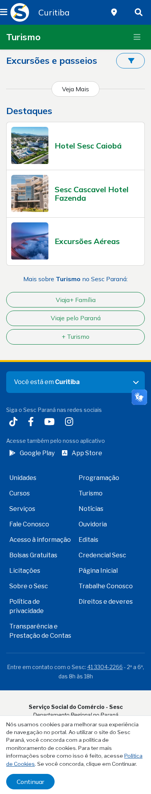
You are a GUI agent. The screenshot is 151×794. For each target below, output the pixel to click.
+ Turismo (75, 336)
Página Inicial (98, 570)
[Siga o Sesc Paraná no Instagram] (70, 422)
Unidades (22, 478)
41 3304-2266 (105, 667)
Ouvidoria (93, 524)
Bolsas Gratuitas (33, 555)
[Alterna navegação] (137, 37)
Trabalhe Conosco (106, 586)
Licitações (24, 570)
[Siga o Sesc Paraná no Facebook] (32, 422)
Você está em (47, 382)
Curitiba (54, 12)
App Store (87, 453)
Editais (88, 539)
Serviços (22, 508)
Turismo (23, 37)
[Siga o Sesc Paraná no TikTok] (15, 422)
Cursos (19, 493)
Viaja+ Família (76, 300)
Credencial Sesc (102, 555)
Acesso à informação (40, 539)
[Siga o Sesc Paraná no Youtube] (51, 422)
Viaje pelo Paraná (76, 318)
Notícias (91, 508)
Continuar (30, 781)
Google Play (37, 453)
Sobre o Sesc (28, 586)
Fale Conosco (29, 524)
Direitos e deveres (106, 601)
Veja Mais (75, 89)
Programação (99, 478)
